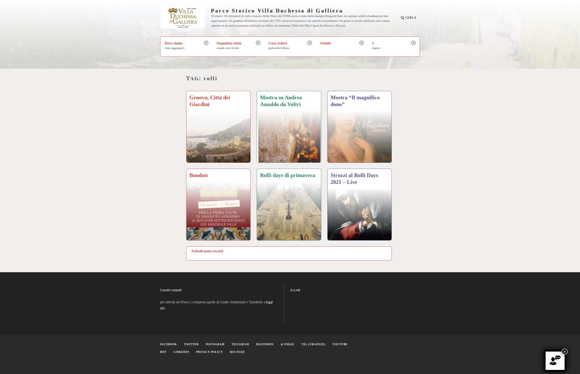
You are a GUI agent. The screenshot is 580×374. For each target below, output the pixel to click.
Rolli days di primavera (287, 175)
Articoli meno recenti (207, 251)
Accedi (295, 290)
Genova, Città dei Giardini (209, 101)
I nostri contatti (170, 290)
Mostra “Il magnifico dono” (355, 101)
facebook (168, 344)
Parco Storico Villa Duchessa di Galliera (277, 11)
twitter (191, 344)
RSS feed (237, 352)
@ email (288, 344)
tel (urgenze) (314, 344)
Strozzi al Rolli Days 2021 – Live (354, 178)
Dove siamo (174, 45)
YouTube (340, 344)
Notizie (325, 43)
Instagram (215, 344)
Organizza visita (229, 45)
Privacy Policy (209, 352)
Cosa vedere (278, 45)
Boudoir (198, 175)
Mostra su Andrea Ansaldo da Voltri (281, 101)
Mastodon (265, 344)
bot (163, 352)
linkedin (181, 352)
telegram (240, 344)
